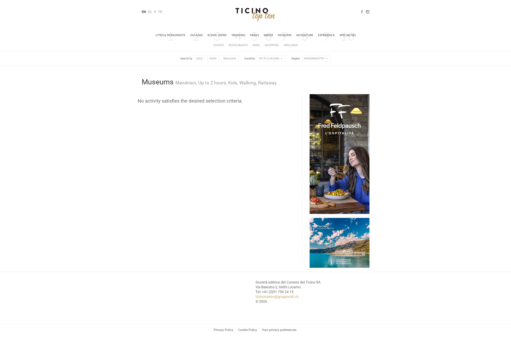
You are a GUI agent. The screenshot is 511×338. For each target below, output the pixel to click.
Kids (199, 58)
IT (155, 12)
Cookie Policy (247, 330)
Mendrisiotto (314, 58)
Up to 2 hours (269, 58)
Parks (254, 35)
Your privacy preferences (279, 330)
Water (268, 35)
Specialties (348, 35)
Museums (284, 35)
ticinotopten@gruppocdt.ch (277, 297)
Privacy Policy (223, 330)
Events (218, 45)
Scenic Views (217, 35)
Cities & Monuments (170, 35)
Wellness (291, 45)
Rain (213, 58)
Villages (196, 35)
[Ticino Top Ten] (255, 14)
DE (150, 12)
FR (160, 12)
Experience (326, 35)
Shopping (272, 45)
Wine (256, 45)
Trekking (238, 35)
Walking (229, 58)
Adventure (304, 35)
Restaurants (238, 45)
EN (144, 12)
